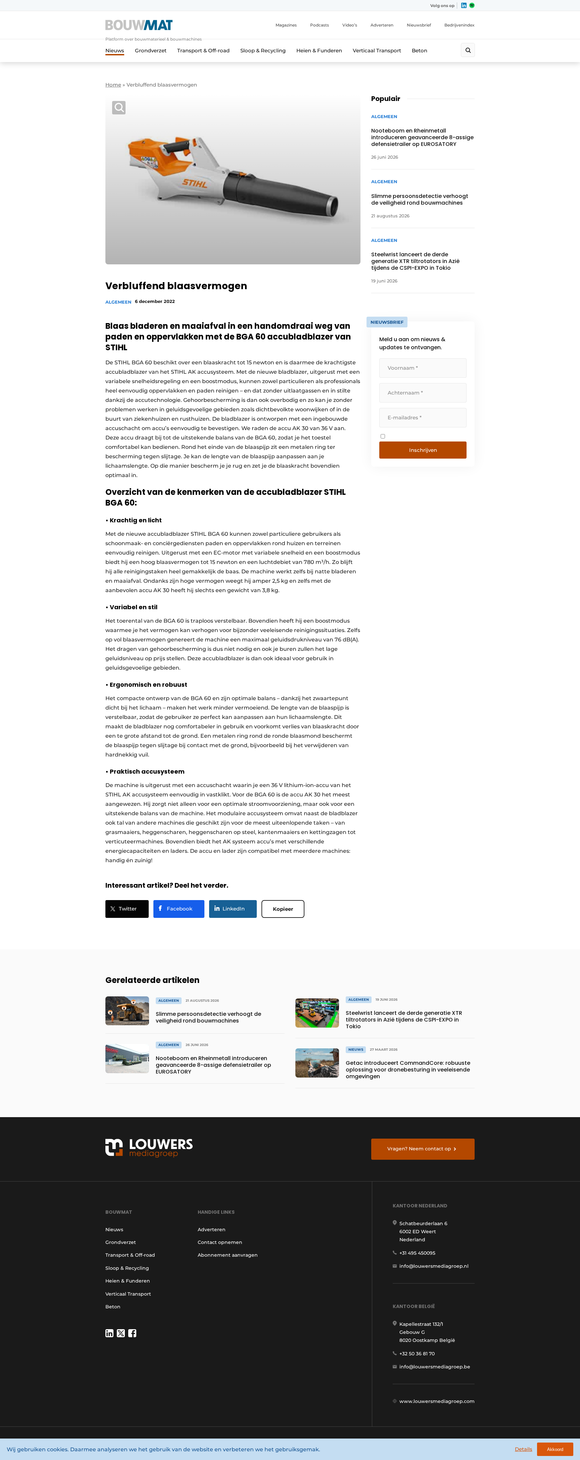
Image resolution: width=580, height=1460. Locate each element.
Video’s (349, 25)
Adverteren (382, 25)
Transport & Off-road (203, 50)
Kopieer (283, 909)
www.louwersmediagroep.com (437, 1401)
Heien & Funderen (319, 50)
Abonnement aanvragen (228, 1255)
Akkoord (555, 1449)
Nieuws (114, 50)
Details (523, 1449)
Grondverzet (150, 50)
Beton (419, 50)
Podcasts (319, 25)
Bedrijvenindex (459, 25)
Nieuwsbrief (419, 25)
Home (113, 85)
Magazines (286, 25)
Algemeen (118, 302)
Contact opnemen (220, 1242)
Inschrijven (423, 450)
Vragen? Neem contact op (419, 1149)
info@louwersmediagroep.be (434, 1367)
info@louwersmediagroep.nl (434, 1266)
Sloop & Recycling (263, 50)
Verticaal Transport (377, 50)
